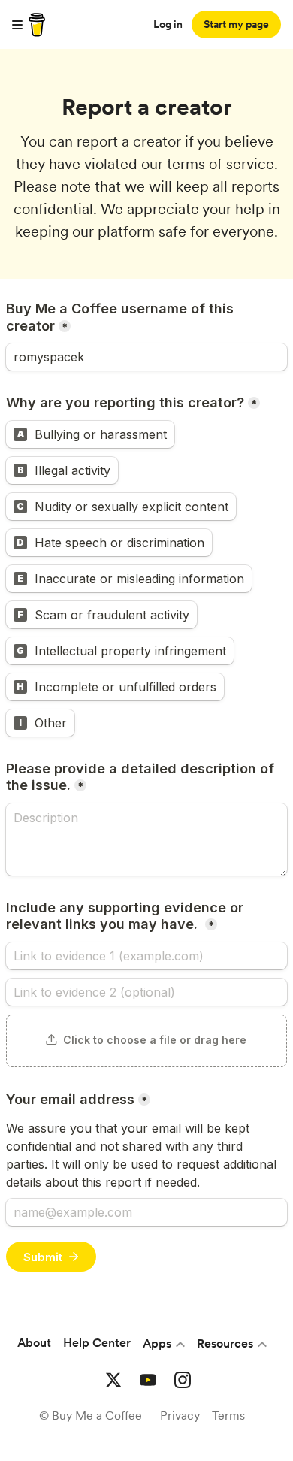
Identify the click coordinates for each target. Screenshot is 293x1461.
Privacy (180, 1415)
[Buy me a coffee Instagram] (182, 1380)
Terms (228, 1415)
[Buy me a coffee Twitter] (113, 1380)
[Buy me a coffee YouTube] (148, 1380)
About (34, 1342)
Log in (168, 24)
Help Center (97, 1342)
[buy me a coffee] (35, 25)
